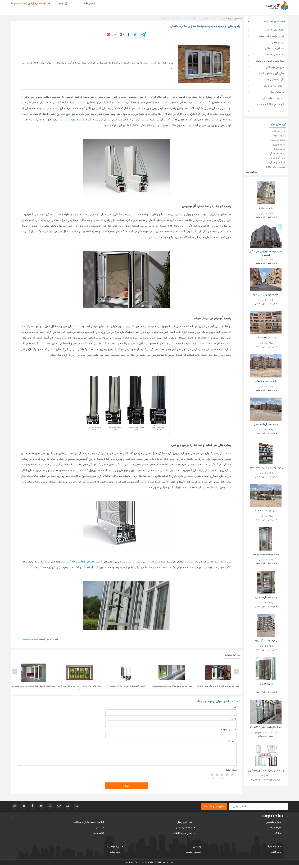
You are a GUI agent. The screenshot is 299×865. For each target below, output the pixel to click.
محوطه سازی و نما (274, 86)
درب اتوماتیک (113, 846)
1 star (232, 774)
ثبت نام (100, 827)
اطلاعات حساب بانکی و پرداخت (88, 822)
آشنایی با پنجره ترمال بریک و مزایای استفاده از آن (156, 686)
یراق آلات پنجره (277, 158)
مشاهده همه (251, 172)
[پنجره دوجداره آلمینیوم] (266, 582)
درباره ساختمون (273, 822)
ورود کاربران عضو (184, 827)
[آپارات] (68, 806)
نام (235, 707)
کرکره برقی (115, 852)
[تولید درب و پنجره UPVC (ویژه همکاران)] (266, 755)
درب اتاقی (276, 852)
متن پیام (232, 741)
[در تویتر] (135, 35)
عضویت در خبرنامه (214, 806)
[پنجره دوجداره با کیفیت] (266, 495)
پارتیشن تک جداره (275, 167)
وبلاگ (278, 833)
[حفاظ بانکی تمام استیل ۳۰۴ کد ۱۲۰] (266, 712)
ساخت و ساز (277, 92)
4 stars (216, 774)
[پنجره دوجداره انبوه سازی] (266, 409)
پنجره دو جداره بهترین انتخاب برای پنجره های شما (202, 686)
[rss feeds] (77, 806)
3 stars (221, 774)
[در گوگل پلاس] (122, 35)
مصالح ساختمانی (274, 48)
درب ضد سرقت (273, 846)
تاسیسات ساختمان (273, 98)
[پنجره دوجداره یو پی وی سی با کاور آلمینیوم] (266, 236)
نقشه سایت (98, 833)
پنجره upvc (279, 135)
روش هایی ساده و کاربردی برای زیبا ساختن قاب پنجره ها (110, 687)
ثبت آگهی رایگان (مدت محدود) (28, 3)
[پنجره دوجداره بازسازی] (266, 366)
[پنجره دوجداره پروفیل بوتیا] (266, 279)
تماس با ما (89, 3)
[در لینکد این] (115, 35)
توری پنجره (279, 149)
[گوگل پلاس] (59, 806)
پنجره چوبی (279, 144)
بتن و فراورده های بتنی (271, 36)
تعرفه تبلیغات (274, 827)
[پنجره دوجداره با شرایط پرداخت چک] (266, 452)
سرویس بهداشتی (275, 67)
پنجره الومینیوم (277, 140)
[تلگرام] (24, 806)
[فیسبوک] (32, 806)
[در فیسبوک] (128, 35)
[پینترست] (50, 806)
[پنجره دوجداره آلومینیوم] (266, 625)
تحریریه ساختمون (29, 639)
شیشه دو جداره (277, 162)
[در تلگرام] (143, 35)
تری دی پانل (278, 131)
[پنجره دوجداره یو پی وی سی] (265, 539)
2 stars (227, 774)
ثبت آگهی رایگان (184, 822)
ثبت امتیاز (231, 770)
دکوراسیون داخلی (274, 30)
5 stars (211, 774)
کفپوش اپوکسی (193, 852)
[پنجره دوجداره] (266, 193)
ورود (60, 3)
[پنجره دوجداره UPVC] (266, 322)
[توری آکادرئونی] (266, 668)
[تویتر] (41, 806)
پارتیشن (197, 846)
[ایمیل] (108, 35)
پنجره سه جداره (277, 153)
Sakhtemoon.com (165, 862)
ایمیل (234, 718)
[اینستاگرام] (15, 806)
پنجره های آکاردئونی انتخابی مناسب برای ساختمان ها (64, 686)
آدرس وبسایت (229, 729)
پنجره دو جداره (50, 108)
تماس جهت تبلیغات (182, 833)
